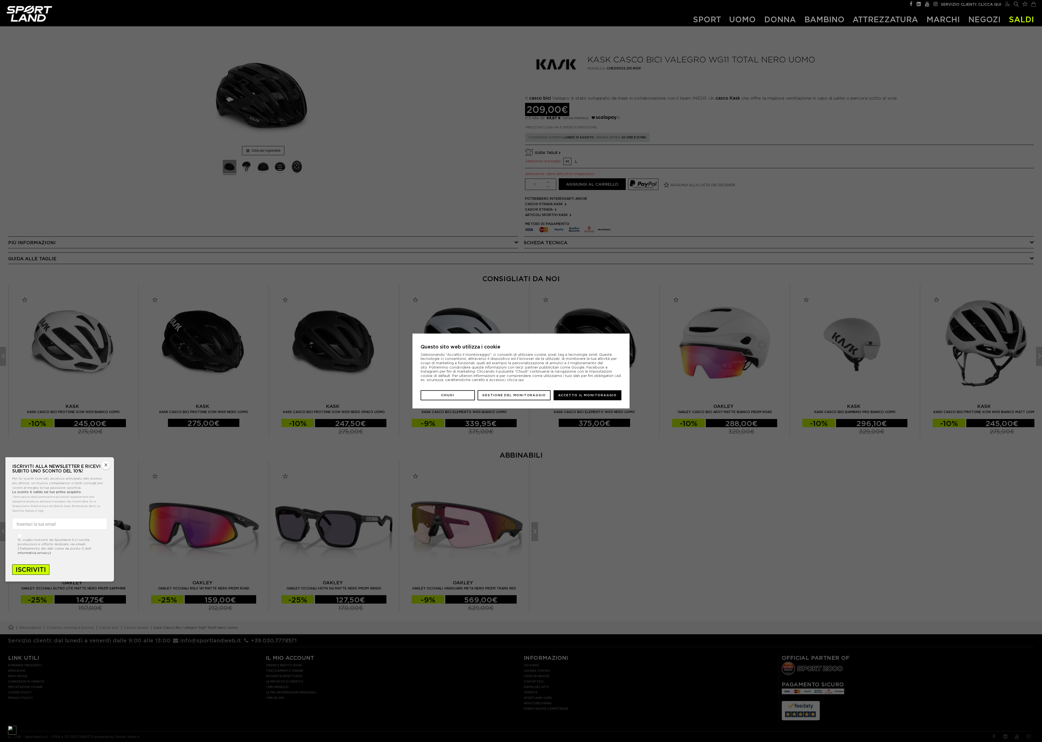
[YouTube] (927, 3)
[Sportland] (29, 13)
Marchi (943, 19)
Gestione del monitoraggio (514, 395)
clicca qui (515, 380)
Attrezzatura (885, 19)
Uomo (742, 19)
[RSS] (919, 3)
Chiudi (448, 395)
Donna (780, 19)
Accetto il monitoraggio (587, 395)
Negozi (984, 19)
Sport (707, 19)
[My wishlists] (1025, 3)
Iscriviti (31, 569)
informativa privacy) (34, 552)
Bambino (824, 19)
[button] (12, 730)
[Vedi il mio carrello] (1033, 3)
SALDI (1021, 19)
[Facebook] (911, 3)
